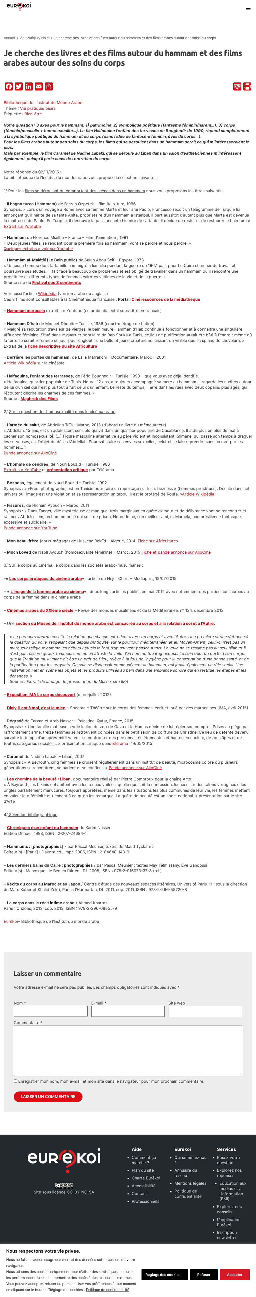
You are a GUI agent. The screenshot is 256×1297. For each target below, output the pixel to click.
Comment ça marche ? (144, 1160)
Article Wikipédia (20, 362)
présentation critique (67, 469)
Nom (20, 1003)
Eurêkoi (11, 921)
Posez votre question (228, 1160)
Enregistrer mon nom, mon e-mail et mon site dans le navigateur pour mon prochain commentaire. (111, 1081)
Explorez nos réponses (229, 1173)
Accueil (10, 38)
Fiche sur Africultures (158, 540)
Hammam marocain (26, 310)
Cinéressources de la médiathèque (166, 299)
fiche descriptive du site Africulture (62, 346)
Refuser (203, 1274)
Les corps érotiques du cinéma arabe (45, 578)
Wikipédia (47, 293)
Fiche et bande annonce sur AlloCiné (176, 552)
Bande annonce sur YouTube (30, 527)
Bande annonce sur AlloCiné (30, 452)
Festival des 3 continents (56, 282)
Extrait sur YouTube (22, 226)
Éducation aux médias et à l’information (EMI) (233, 1191)
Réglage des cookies (163, 1274)
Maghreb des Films (39, 398)
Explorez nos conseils (229, 1209)
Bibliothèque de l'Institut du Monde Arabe (43, 102)
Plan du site (143, 1170)
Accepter (234, 1274)
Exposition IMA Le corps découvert (41, 694)
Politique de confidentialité (107, 1289)
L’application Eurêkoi (228, 1222)
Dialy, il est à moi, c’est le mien (36, 707)
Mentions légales (190, 1183)
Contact (139, 1193)
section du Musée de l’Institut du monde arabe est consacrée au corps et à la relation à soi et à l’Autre (115, 623)
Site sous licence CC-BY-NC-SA (64, 1191)
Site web (176, 1003)
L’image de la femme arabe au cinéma (47, 591)
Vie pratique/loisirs (35, 38)
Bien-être (33, 113)
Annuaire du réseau (185, 1173)
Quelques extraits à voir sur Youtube (38, 248)
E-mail (98, 1003)
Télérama (119, 743)
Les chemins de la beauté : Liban (38, 778)
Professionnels (145, 1201)
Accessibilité (144, 1185)
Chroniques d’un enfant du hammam (42, 827)
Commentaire (28, 1022)
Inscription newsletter (227, 1235)
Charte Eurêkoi (146, 1177)
